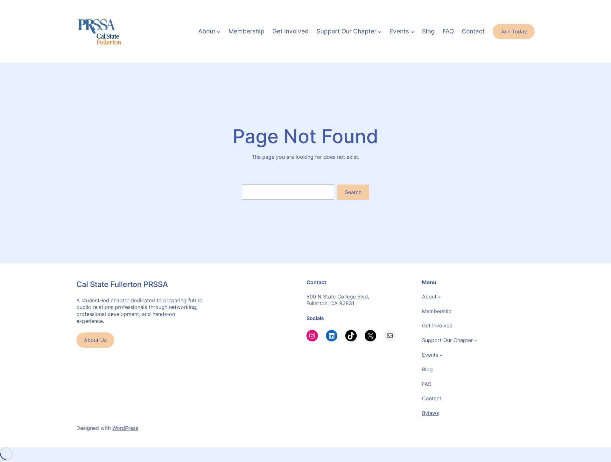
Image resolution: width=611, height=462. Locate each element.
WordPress (125, 428)
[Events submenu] (412, 31)
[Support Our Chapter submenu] (379, 31)
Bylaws (430, 413)
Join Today (513, 31)
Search (353, 192)
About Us (95, 340)
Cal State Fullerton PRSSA (122, 284)
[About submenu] (218, 31)
